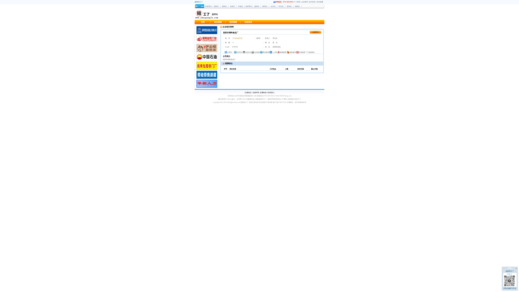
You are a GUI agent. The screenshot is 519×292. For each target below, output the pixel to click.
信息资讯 (248, 22)
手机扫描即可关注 (509, 288)
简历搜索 (233, 22)
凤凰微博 (302, 52)
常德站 (240, 6)
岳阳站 (232, 6)
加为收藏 (320, 2)
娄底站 (289, 6)
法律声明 (255, 93)
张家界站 (248, 6)
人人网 (274, 52)
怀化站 (281, 6)
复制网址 (311, 52)
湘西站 (297, 6)
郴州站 (264, 6)
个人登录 (297, 2)
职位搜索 (218, 22)
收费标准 (263, 93)
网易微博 (283, 52)
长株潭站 (208, 6)
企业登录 (304, 2)
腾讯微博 (266, 52)
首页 (203, 22)
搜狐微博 (292, 52)
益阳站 (256, 6)
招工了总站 (200, 6)
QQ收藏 (257, 52)
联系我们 (271, 93)
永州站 (273, 6)
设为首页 (312, 2)
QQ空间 (239, 52)
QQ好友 (248, 52)
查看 (258, 38)
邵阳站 (216, 6)
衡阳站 (224, 6)
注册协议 (248, 93)
